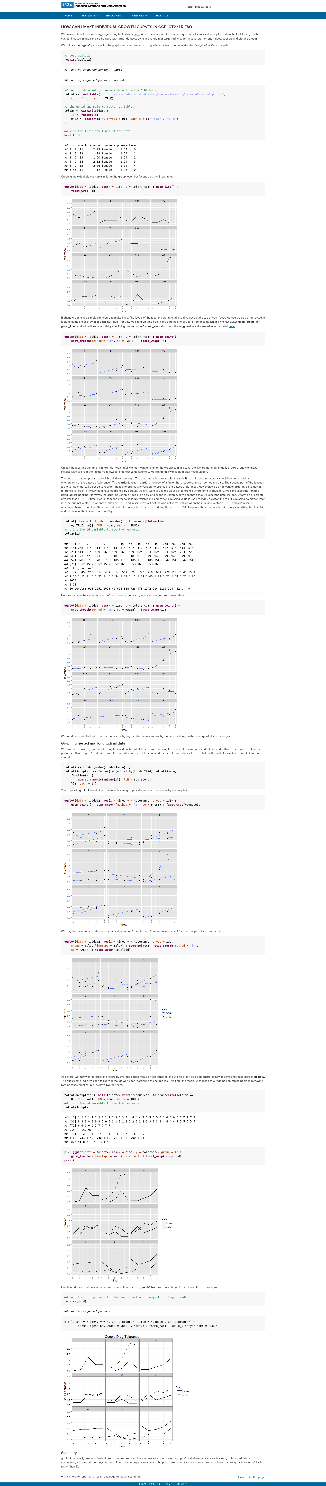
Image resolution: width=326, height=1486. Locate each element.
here (137, 34)
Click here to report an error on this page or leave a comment (102, 1476)
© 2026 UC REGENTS (149, 1484)
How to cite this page (251, 1477)
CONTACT (182, 1484)
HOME (168, 1484)
